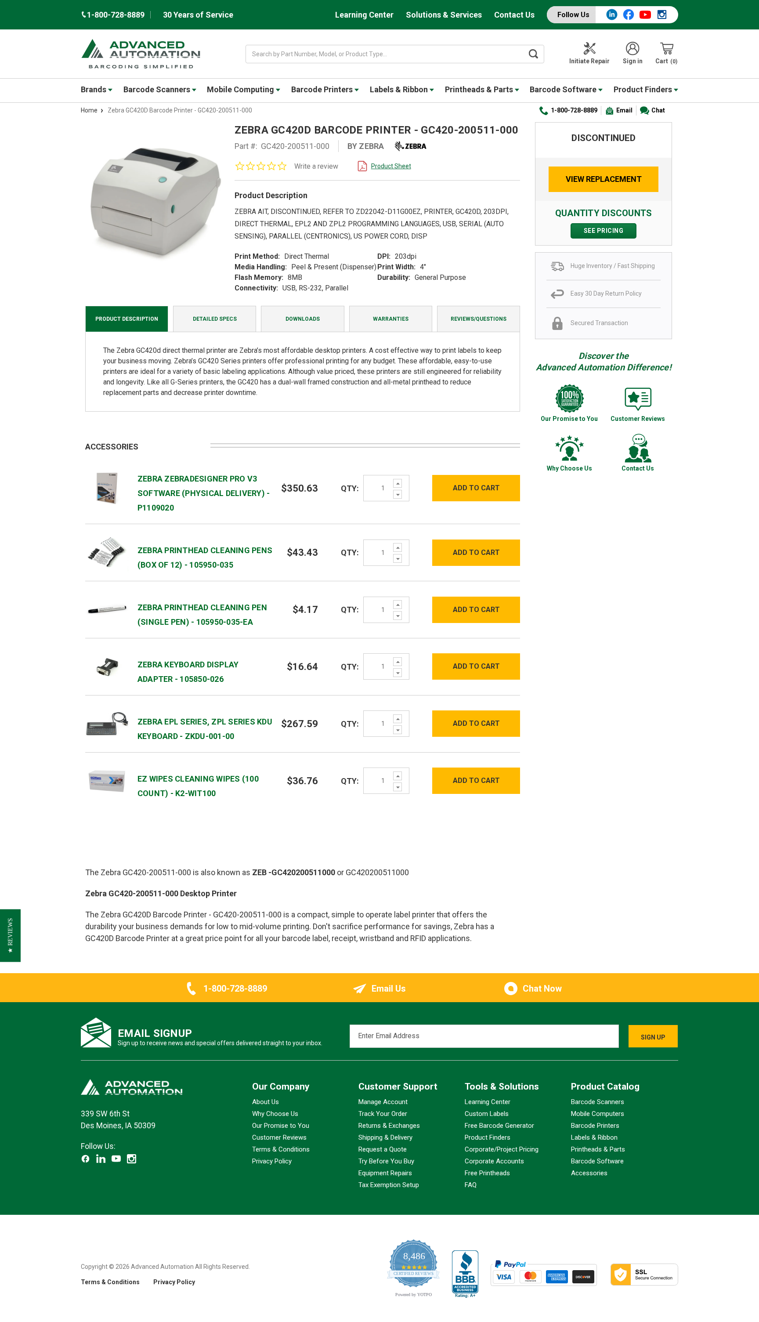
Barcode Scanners (157, 89)
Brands (94, 89)
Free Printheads (487, 1173)
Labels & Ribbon (400, 89)
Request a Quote (382, 1149)
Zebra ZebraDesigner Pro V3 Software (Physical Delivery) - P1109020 (203, 493)
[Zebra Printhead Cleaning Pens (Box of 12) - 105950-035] (107, 552)
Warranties (390, 319)
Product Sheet (391, 166)
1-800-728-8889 (574, 110)
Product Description (126, 319)
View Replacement (604, 179)
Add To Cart (476, 488)
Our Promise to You (280, 1126)
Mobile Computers (597, 1114)
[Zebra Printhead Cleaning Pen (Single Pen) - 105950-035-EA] (107, 609)
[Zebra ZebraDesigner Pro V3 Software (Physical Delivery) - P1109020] (107, 487)
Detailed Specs (215, 319)
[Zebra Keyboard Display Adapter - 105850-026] (107, 666)
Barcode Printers (322, 89)
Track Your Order (382, 1114)
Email (624, 110)
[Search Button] (533, 54)
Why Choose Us (275, 1114)
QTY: (350, 488)
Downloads (303, 319)
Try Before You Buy (386, 1161)
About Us (265, 1102)
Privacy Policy (272, 1161)
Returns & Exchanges (389, 1126)
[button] (10, 935)
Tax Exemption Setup (388, 1185)
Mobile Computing (241, 89)
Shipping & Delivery (385, 1137)
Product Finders (644, 89)
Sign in (633, 61)
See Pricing (604, 230)
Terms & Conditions (281, 1149)
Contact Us (514, 14)
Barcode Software (564, 89)
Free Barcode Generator (499, 1126)
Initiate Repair (589, 61)
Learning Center (364, 14)
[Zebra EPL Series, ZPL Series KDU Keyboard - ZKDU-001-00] (107, 723)
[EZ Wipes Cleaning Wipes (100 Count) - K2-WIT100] (107, 780)
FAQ (471, 1185)
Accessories (589, 1173)
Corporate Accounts (494, 1161)
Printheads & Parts (480, 89)
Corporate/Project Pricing (502, 1149)
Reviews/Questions (478, 319)
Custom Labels (487, 1114)
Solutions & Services (444, 14)
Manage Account (383, 1102)
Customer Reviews (279, 1137)
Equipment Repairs (385, 1173)
